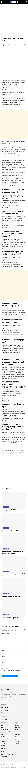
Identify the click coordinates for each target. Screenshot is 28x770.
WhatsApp (17, 741)
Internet (3, 739)
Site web (4, 662)
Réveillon (17, 731)
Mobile (16, 722)
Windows (17, 743)
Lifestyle (3, 741)
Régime (16, 729)
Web (16, 739)
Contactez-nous (4, 756)
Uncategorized (18, 738)
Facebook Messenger (6, 731)
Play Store (17, 725)
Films (2, 734)
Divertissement (4, 729)
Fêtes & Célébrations (5, 732)
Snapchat (17, 732)
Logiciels (3, 743)
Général (3, 736)
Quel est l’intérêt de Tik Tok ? (10, 530)
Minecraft (3, 745)
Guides (2, 751)
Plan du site (3, 753)
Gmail (2, 738)
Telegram (17, 736)
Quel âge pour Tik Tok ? (9, 510)
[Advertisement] (14, 19)
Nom (3, 650)
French (5, 704)
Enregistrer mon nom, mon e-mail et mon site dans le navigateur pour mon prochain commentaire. (14, 670)
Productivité (17, 727)
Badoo (2, 725)
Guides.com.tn (7, 767)
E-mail (4, 656)
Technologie (17, 734)
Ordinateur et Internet (14, 452)
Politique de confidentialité (7, 754)
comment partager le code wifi (11, 596)
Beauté (2, 727)
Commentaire (6, 633)
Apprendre (4, 452)
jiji (7, 44)
